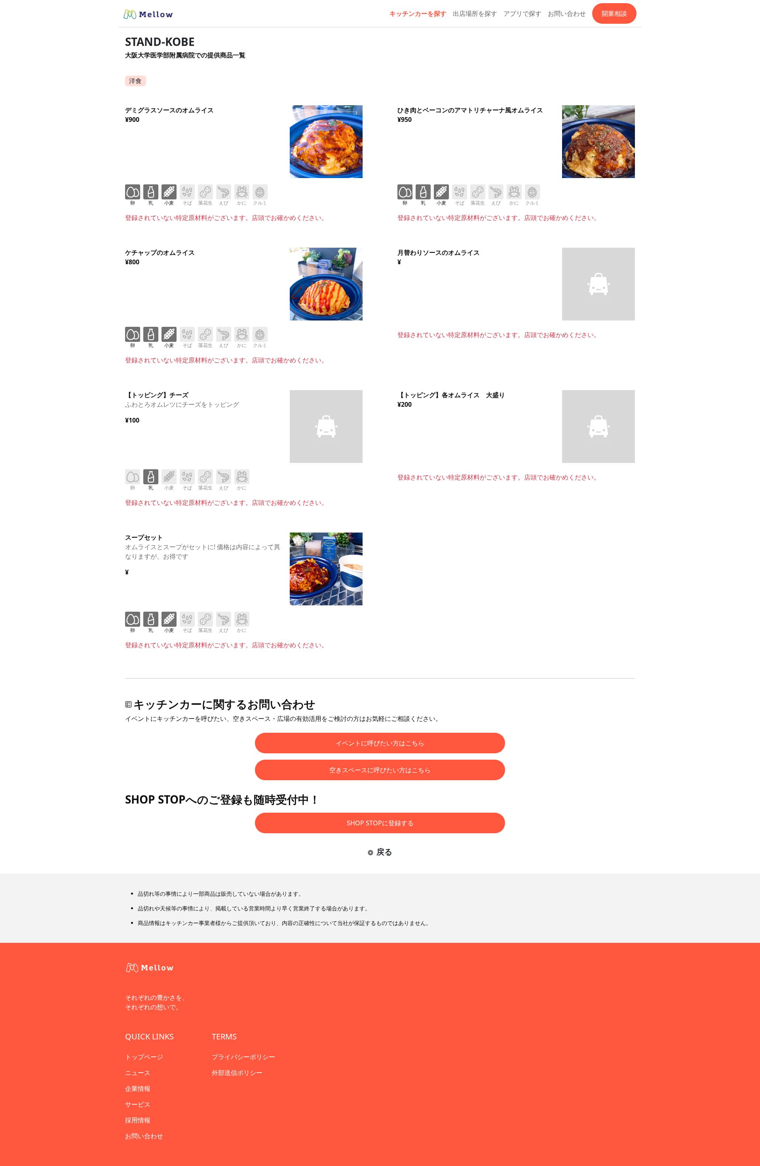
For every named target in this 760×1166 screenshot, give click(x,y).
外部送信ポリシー (237, 1072)
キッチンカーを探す (418, 13)
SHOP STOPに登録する (380, 823)
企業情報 (137, 1088)
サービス (137, 1104)
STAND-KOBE (160, 41)
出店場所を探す (475, 13)
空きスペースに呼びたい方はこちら (380, 770)
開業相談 (614, 13)
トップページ (144, 1056)
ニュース (137, 1072)
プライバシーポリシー (243, 1056)
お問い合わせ (567, 13)
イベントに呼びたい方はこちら (380, 743)
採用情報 (137, 1120)
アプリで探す (523, 13)
